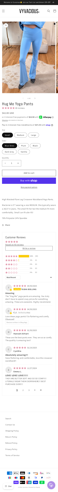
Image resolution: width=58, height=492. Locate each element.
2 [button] (23, 390)
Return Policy (11, 437)
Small (7, 135)
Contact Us (10, 424)
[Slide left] (23, 98)
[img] (20, 286)
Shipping (5, 120)
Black (35, 145)
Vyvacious (25, 487)
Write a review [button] (29, 248)
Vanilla (24, 152)
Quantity (5, 158)
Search (8, 418)
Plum (23, 145)
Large (33, 135)
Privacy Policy (11, 449)
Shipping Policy (12, 431)
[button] (3, 11)
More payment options (29, 187)
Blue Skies (9, 145)
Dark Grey (9, 152)
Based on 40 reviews (14, 244)
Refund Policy (11, 443)
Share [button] (7, 225)
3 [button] (29, 390)
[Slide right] (35, 98)
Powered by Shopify (34, 487)
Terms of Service (12, 455)
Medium (20, 135)
